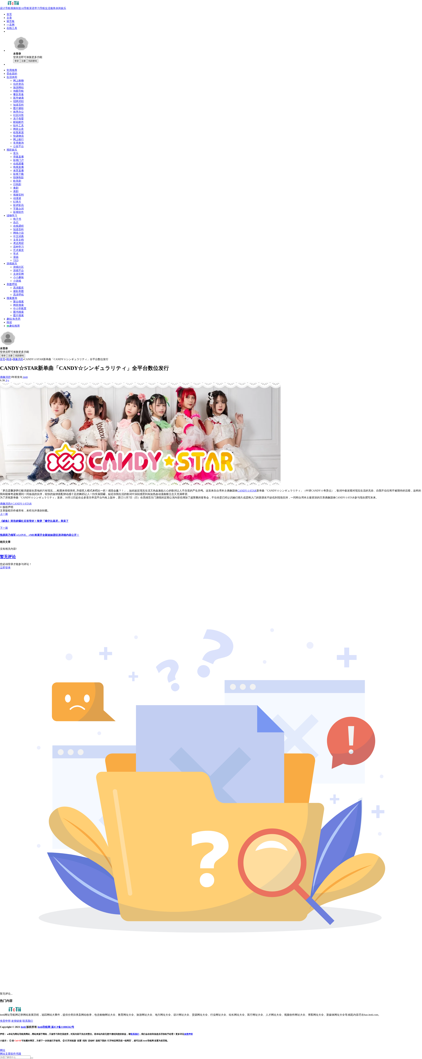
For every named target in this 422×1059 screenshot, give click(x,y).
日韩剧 (17, 184)
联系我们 (27, 1020)
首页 (2, 359)
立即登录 (5, 567)
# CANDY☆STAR (21, 503)
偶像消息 (18, 359)
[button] (2, 1050)
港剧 (15, 191)
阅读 (9, 359)
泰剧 (15, 187)
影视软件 (18, 212)
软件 (13, 1053)
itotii (25, 377)
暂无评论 (8, 556)
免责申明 (5, 1020)
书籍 (18, 1053)
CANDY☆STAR (246, 490)
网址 (2, 1053)
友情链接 (16, 1020)
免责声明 (188, 1034)
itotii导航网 (44, 1027)
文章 (8, 1053)
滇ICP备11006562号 (62, 1027)
